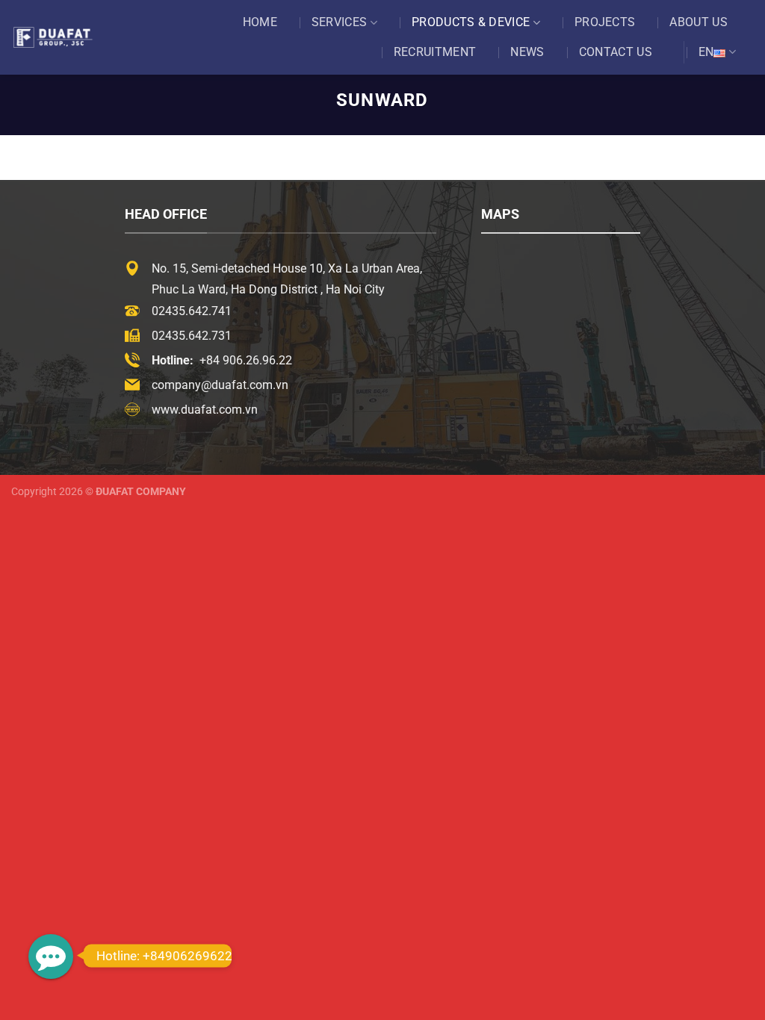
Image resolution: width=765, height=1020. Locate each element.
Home (260, 22)
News (527, 52)
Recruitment (435, 52)
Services (340, 22)
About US (698, 22)
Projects (605, 22)
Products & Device (471, 22)
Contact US (615, 52)
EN (706, 52)
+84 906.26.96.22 (245, 360)
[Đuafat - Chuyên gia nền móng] (63, 37)
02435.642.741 (192, 311)
